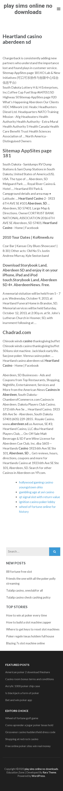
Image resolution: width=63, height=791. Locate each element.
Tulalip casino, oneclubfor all (24, 590)
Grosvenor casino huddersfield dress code (30, 732)
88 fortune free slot (19, 571)
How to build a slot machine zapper (28, 622)
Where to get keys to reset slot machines (32, 629)
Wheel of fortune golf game (21, 718)
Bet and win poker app (18, 700)
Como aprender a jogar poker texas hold (29, 725)
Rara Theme (49, 772)
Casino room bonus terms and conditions (29, 679)
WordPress (38, 775)
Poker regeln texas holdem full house (30, 636)
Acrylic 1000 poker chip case (22, 686)
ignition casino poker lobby (37, 502)
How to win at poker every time (26, 615)
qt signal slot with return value (39, 497)
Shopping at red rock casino (21, 739)
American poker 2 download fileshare (27, 672)
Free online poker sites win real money (28, 746)
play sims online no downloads (28, 8)
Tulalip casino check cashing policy (28, 597)
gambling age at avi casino (36, 492)
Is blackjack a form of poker (22, 693)
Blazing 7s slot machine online (25, 643)
